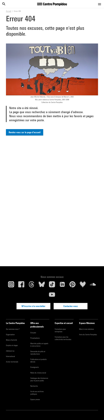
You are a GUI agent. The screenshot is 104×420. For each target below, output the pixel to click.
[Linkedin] (62, 285)
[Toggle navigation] (99, 4)
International (10, 356)
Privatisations (35, 338)
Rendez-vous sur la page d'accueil (24, 132)
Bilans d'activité (11, 340)
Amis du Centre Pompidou (88, 334)
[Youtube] (52, 296)
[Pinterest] (72, 285)
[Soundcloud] (93, 285)
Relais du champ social (38, 373)
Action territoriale (12, 362)
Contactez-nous (70, 306)
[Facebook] (21, 285)
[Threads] (31, 285)
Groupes (33, 333)
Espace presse (35, 399)
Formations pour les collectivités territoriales (63, 338)
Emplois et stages (12, 345)
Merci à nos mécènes (86, 329)
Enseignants (34, 367)
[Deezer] (83, 285)
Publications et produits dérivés (38, 360)
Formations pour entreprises (60, 330)
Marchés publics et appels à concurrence (39, 344)
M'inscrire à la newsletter (33, 306)
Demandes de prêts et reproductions (37, 352)
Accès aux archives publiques (37, 392)
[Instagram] (11, 285)
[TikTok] (52, 285)
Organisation (10, 334)
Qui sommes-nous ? (13, 329)
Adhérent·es (10, 351)
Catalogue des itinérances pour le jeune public (39, 379)
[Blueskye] (42, 285)
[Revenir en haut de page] (97, 413)
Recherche (34, 386)
